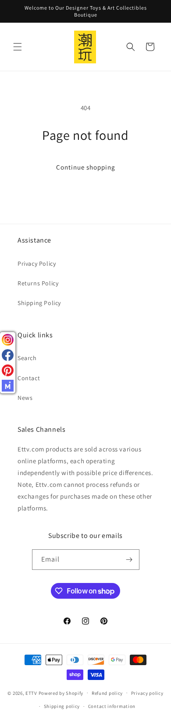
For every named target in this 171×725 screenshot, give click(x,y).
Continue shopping (85, 167)
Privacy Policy (37, 263)
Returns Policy (38, 283)
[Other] (7, 385)
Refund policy (107, 693)
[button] (17, 46)
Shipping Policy (39, 303)
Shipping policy (62, 706)
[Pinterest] (7, 370)
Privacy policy (147, 693)
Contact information (111, 706)
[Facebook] (7, 355)
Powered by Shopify (61, 693)
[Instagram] (7, 340)
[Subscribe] (129, 559)
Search (27, 358)
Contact (29, 378)
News (25, 398)
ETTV (31, 693)
